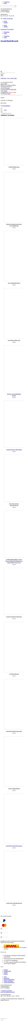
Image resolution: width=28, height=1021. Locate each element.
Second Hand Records (9, 41)
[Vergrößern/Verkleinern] (1, 1018)
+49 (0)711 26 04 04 (7, 990)
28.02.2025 (13, 89)
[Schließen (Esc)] (6, 1018)
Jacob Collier (13, 78)
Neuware (7, 88)
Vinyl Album (7, 93)
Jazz (8, 78)
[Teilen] (4, 1018)
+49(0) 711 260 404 (8, 18)
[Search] (2, 75)
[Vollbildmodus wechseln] (2, 1018)
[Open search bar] (1, 72)
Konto (5, 21)
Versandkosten (6, 105)
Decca (5, 91)
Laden (5, 3)
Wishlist (6, 22)
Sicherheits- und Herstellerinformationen (10, 95)
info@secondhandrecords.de (8, 992)
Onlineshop (6, 2)
